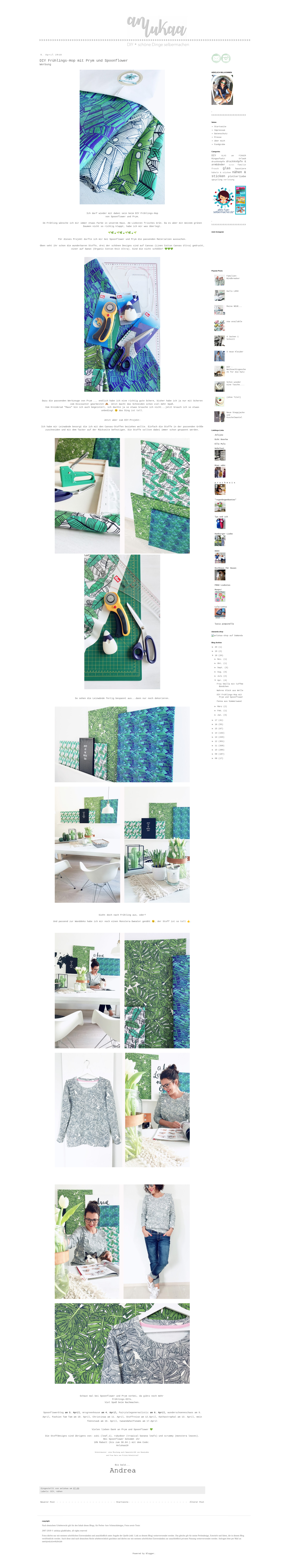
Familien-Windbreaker (233, 277)
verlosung (229, 180)
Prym (135, 216)
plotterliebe (237, 176)
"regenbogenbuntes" (225, 499)
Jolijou (219, 435)
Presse (217, 137)
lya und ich (221, 517)
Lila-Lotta (221, 607)
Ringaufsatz (218, 158)
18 (216, 655)
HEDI (217, 551)
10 (216, 750)
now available (234, 321)
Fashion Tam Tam (62, 1417)
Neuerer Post (47, 1502)
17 (216, 720)
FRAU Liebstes (222, 585)
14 (216, 733)
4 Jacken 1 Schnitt (232, 337)
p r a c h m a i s (225, 482)
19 (216, 651)
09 (216, 754)
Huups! (218, 589)
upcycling (217, 179)
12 (216, 741)
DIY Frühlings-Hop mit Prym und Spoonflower (230, 695)
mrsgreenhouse (91, 1412)
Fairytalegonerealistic (134, 1412)
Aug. (220, 672)
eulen (231, 165)
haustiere (240, 168)
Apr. (220, 680)
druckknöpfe (218, 161)
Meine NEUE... (234, 306)
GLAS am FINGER (233, 156)
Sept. (221, 667)
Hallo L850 (232, 291)
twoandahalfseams (130, 1421)
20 (216, 647)
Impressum (219, 130)
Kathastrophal (167, 1417)
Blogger (150, 1553)
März (220, 706)
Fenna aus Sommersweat (229, 701)
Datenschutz (220, 133)
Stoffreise (133, 1417)
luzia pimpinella (224, 624)
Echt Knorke (221, 439)
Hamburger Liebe (224, 534)
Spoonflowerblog (53, 1412)
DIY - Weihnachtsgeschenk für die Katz (236, 369)
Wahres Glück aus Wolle (230, 690)
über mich (219, 141)
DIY (52, 1492)
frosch (215, 169)
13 (216, 737)
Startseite (122, 1502)
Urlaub (242, 158)
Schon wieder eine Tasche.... (235, 383)
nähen (59, 1492)
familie (242, 165)
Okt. (220, 663)
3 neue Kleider (234, 352)
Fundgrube (219, 144)
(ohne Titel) (233, 397)
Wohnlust (219, 448)
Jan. (220, 715)
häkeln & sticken (221, 173)
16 (216, 724)
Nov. (220, 659)
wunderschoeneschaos (180, 1412)
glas (227, 168)
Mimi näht (220, 465)
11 (216, 745)
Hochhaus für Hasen (225, 568)
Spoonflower (118, 216)
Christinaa (99, 1417)
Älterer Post (197, 1502)
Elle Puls (220, 444)
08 (216, 758)
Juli (220, 676)
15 (216, 728)
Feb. (220, 710)
